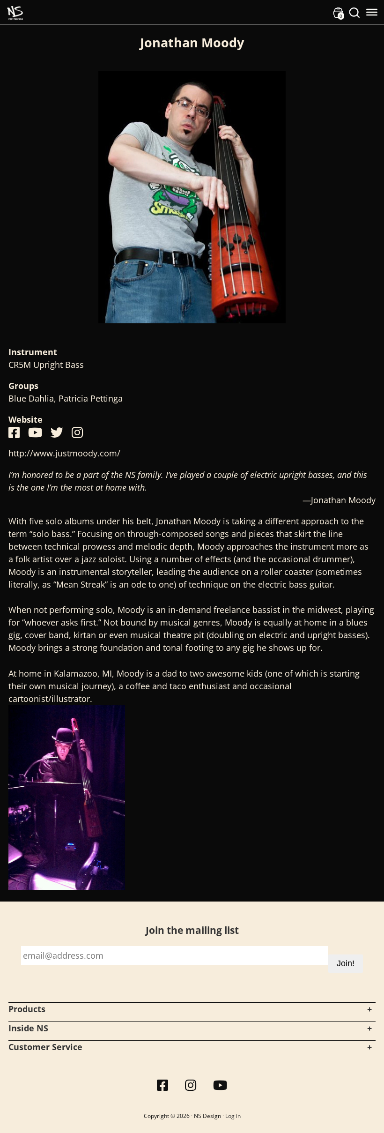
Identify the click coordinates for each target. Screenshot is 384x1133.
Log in (233, 1116)
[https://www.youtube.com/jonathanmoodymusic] (35, 432)
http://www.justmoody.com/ (64, 453)
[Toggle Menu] (371, 12)
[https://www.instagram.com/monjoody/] (77, 432)
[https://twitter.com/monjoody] (57, 432)
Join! (345, 963)
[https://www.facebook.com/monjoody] (14, 432)
